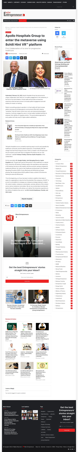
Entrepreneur (43, 416)
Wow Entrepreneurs (12, 53)
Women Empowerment (50, 437)
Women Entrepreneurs (61, 166)
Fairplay (50, 416)
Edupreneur (58, 239)
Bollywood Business (60, 266)
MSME (57, 264)
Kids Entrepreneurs (60, 300)
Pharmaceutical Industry (62, 251)
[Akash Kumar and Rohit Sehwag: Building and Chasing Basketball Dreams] (24, 411)
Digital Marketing (44, 414)
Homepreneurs (59, 308)
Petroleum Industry (60, 303)
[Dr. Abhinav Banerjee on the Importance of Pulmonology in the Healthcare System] (27, 365)
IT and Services (59, 254)
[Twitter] (10, 57)
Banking (49, 2)
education (52, 414)
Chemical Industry (60, 225)
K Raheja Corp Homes (45, 427)
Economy (23, 2)
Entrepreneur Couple (61, 283)
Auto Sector (59, 200)
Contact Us (48, 446)
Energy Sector (59, 286)
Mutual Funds (59, 269)
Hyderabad (48, 419)
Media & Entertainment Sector (63, 207)
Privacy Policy (59, 446)
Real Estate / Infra (60, 183)
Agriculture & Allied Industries (63, 220)
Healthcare (13, 27)
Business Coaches (60, 281)
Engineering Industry (61, 293)
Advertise (43, 446)
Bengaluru (43, 411)
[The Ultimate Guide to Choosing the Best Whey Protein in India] (11, 365)
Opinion (57, 188)
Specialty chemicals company (47, 434)
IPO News (58, 261)
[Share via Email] (21, 57)
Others (65, 2)
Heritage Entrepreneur (61, 278)
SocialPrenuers (59, 185)
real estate (43, 432)
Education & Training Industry (63, 173)
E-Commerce (59, 210)
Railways (58, 305)
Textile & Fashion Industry (62, 203)
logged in (14, 393)
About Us (38, 446)
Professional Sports (60, 232)
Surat (42, 437)
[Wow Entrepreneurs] (14, 14)
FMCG (57, 212)
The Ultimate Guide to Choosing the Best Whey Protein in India (11, 372)
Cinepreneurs (59, 296)
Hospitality (58, 195)
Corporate (17, 2)
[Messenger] (18, 57)
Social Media (59, 242)
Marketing (58, 215)
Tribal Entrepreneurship (61, 271)
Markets (10, 2)
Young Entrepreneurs (61, 171)
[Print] (25, 57)
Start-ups (58, 193)
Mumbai (49, 429)
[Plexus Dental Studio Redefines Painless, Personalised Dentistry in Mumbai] (42, 346)
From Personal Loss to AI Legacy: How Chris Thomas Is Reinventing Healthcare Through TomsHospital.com (11, 354)
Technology (58, 180)
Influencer (43, 421)
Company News (31, 2)
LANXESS (43, 429)
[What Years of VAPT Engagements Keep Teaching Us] (29, 418)
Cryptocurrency (60, 222)
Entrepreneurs (59, 198)
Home (5, 2)
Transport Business (60, 247)
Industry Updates (41, 2)
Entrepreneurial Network (62, 256)
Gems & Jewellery (60, 205)
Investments (59, 234)
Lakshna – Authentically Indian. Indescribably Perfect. (27, 353)
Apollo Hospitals (27, 199)
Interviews (58, 249)
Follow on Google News (68, 446)
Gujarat (42, 419)
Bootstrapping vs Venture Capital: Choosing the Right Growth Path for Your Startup (68, 144)
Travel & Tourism (60, 217)
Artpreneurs (59, 259)
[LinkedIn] (14, 57)
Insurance (58, 276)
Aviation (58, 227)
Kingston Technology (45, 424)
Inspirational (59, 298)
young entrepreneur (45, 440)
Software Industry (60, 229)
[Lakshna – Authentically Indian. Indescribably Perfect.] (27, 346)
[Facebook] (7, 57)
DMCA (53, 446)
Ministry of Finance (60, 291)
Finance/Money (57, 2)
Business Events (60, 176)
